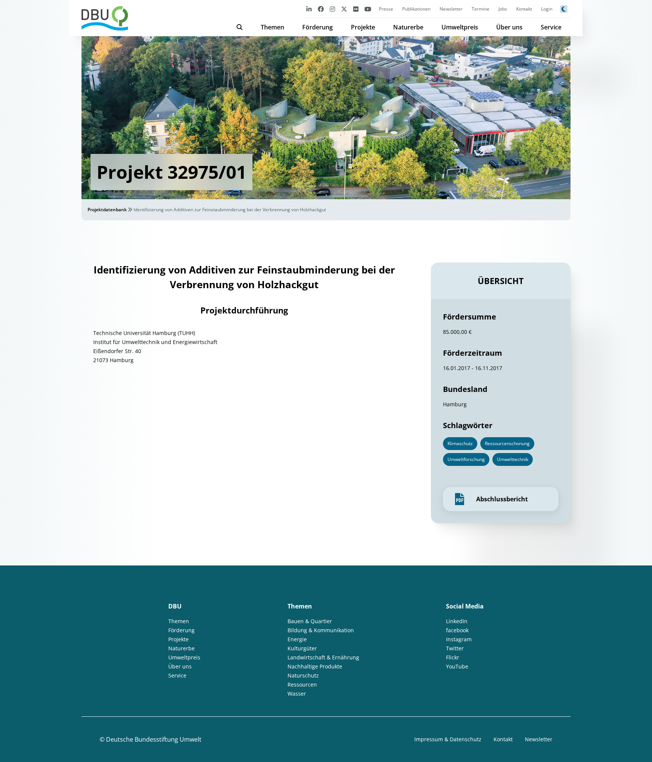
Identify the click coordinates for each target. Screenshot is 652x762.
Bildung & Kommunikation (321, 630)
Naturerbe (408, 27)
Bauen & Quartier (310, 621)
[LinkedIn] (309, 9)
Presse (386, 9)
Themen (272, 27)
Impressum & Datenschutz (447, 739)
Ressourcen (302, 684)
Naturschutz (303, 675)
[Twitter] (344, 9)
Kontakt (524, 9)
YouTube (457, 666)
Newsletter (451, 9)
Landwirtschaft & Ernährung (323, 657)
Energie (297, 639)
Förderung (317, 27)
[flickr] (355, 9)
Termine (480, 9)
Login (546, 9)
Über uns (509, 27)
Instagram (459, 639)
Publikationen (416, 9)
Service (551, 27)
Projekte (363, 27)
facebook (457, 630)
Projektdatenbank (107, 209)
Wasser (297, 693)
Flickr (452, 657)
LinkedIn (456, 621)
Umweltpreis (459, 27)
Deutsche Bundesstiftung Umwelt (153, 739)
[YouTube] (367, 9)
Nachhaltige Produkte (315, 666)
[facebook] (321, 9)
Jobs (502, 9)
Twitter (455, 648)
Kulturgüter (302, 648)
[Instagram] (332, 9)
